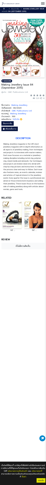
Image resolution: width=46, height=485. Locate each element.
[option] (12, 216)
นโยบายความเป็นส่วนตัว (17, 471)
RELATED (6, 197)
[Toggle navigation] (43, 3)
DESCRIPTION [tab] (23, 138)
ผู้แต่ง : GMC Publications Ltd (14, 92)
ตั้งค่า (24, 476)
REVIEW (5, 239)
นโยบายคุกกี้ (37, 471)
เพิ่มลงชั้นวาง (10, 128)
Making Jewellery (18, 113)
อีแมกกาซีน (7, 123)
